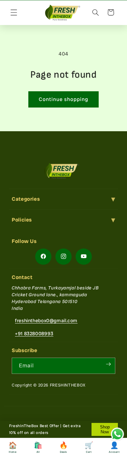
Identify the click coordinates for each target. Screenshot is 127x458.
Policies (22, 219)
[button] (13, 12)
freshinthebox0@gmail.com (46, 320)
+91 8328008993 (34, 333)
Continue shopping (64, 99)
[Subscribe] (108, 364)
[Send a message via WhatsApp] (117, 434)
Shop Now (105, 429)
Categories (26, 199)
